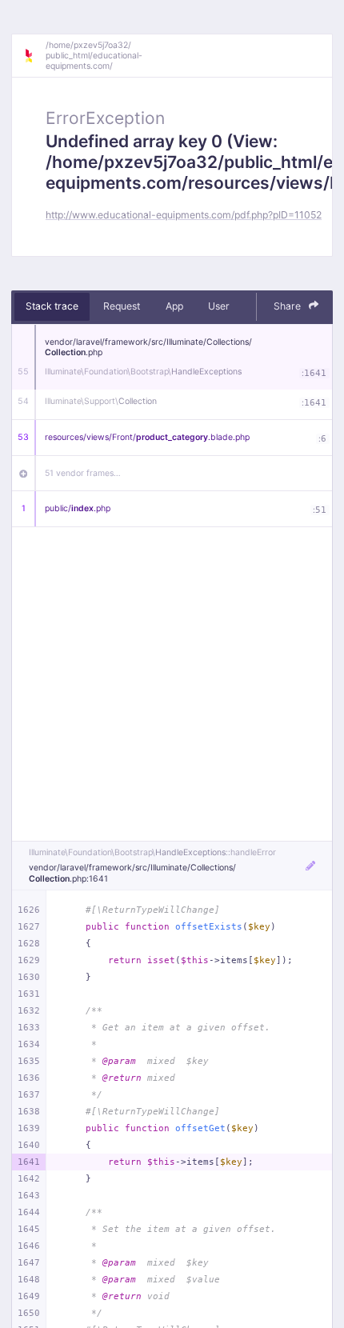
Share (288, 306)
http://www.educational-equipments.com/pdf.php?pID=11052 (184, 215)
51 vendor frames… (83, 473)
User (219, 306)
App (174, 306)
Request (121, 306)
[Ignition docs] (34, 56)
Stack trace (52, 306)
